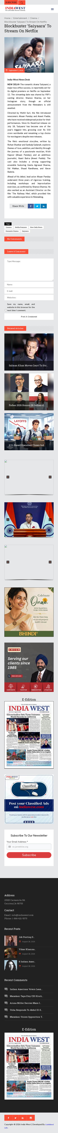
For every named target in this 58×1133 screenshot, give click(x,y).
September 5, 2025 (15, 70)
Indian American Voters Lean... (26, 989)
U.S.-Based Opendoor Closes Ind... (27, 445)
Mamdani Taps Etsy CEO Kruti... (26, 996)
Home (7, 18)
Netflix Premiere (21, 227)
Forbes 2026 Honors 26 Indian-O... (27, 405)
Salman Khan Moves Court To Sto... (28, 365)
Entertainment (20, 18)
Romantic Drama (12, 231)
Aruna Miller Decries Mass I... (25, 1003)
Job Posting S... (26, 937)
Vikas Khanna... (27, 949)
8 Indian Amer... (27, 961)
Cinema (33, 18)
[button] (29, 477)
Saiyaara (25, 231)
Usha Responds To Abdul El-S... (26, 1009)
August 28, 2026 (28, 941)
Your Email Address (17, 841)
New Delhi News (36, 227)
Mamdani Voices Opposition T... (26, 1016)
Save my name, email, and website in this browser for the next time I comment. (21, 307)
